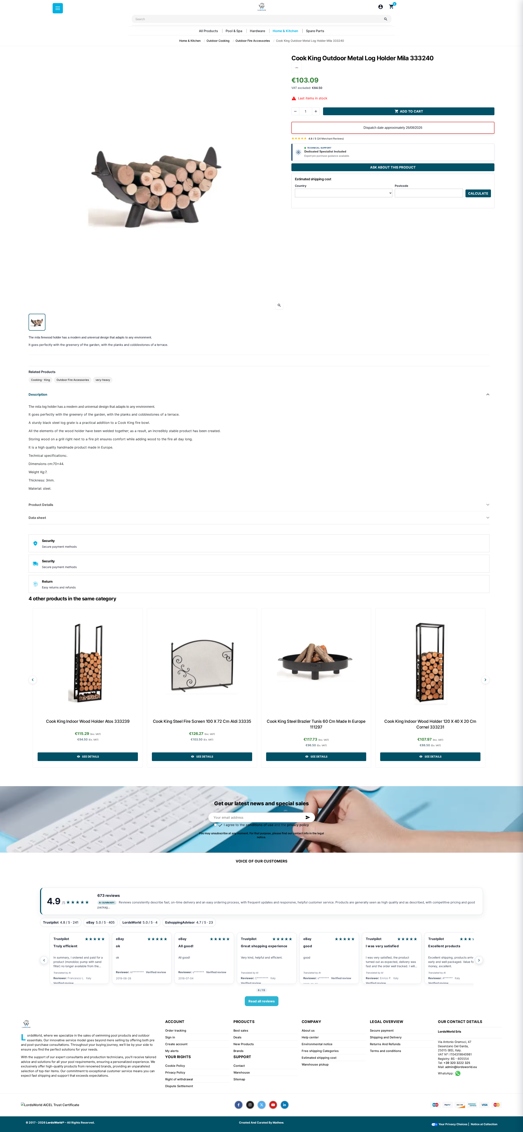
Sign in (170, 1037)
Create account (176, 1044)
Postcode (401, 185)
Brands (238, 1051)
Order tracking (175, 1030)
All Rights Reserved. (81, 1122)
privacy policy (298, 825)
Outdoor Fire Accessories (73, 379)
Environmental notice (317, 1044)
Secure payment (382, 1030)
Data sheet (37, 518)
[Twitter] (261, 1105)
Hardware (258, 31)
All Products (209, 31)
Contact (239, 1066)
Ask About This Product (393, 167)
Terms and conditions (385, 1051)
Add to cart (409, 111)
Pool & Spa (234, 31)
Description (38, 394)
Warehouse (241, 1072)
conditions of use (259, 825)
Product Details (41, 505)
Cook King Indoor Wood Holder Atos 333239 (87, 721)
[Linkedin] (285, 1105)
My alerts (172, 1051)
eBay (57, 939)
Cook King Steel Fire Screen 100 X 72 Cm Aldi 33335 (202, 721)
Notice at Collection (484, 1124)
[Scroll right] (485, 680)
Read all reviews (261, 1001)
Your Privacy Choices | (453, 1124)
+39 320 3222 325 (456, 1063)
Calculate (478, 193)
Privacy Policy (175, 1072)
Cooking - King (40, 379)
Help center (310, 1037)
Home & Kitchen (286, 31)
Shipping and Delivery (386, 1037)
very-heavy (103, 379)
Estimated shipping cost (319, 1058)
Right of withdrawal (179, 1079)
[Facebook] (238, 1105)
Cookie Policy (175, 1066)
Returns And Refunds (385, 1044)
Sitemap (239, 1079)
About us (308, 1030)
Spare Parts (315, 31)
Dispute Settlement (179, 1086)
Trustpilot (186, 939)
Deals (237, 1037)
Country (300, 185)
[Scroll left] (33, 680)
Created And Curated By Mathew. (261, 1122)
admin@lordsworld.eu (461, 1067)
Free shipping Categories (320, 1051)
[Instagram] (250, 1105)
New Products (243, 1044)
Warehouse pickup (315, 1064)
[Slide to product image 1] (37, 322)
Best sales (240, 1030)
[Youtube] (273, 1105)
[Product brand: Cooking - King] (296, 67)
